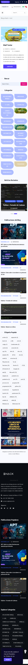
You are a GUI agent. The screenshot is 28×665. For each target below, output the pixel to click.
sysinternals (16, 393)
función (15, 365)
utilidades (13, 396)
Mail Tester (7, 45)
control (5, 348)
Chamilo (20, 104)
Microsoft (13, 372)
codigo (4, 344)
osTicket (7, 141)
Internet (7, 133)
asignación (14, 337)
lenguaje (16, 369)
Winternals (16, 403)
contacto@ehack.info (8, 501)
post (23, 379)
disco (20, 351)
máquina (5, 376)
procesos (5, 382)
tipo (4, 396)
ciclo (19, 341)
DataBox (7, 121)
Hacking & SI (7, 127)
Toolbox (20, 164)
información (6, 369)
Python (7, 149)
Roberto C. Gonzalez (10, 49)
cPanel (21, 110)
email (4, 358)
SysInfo (5, 393)
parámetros (6, 379)
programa (15, 382)
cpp (4, 351)
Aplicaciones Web (7, 97)
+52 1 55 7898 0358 (8, 498)
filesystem (5, 362)
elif (13, 355)
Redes (20, 149)
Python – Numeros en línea (8, 327)
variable (5, 400)
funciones (5, 365)
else (21, 355)
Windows (7, 172)
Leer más (10, 66)
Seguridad (15, 389)
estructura (13, 358)
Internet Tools (21, 134)
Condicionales (15, 344)
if (23, 365)
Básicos (21, 96)
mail (4, 372)
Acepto (8, 659)
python (18, 386)
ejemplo (5, 355)
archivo (5, 337)
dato (12, 351)
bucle (4, 341)
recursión (5, 389)
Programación (20, 142)
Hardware (21, 127)
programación (6, 386)
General (20, 121)
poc (15, 379)
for (14, 362)
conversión (14, 348)
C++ (7, 104)
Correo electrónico (7, 113)
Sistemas (7, 155)
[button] (11, 213)
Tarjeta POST (7, 165)
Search (24, 84)
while (14, 400)
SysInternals (20, 157)
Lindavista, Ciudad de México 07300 (12, 495)
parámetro (15, 376)
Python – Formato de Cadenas (14, 205)
